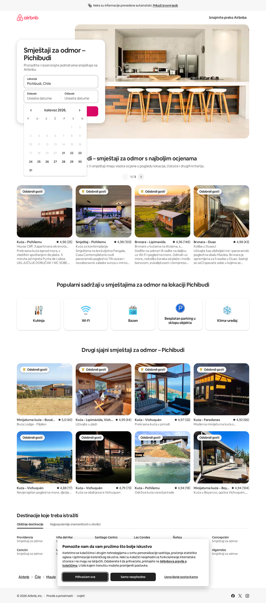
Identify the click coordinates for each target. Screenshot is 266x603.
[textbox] (42, 98)
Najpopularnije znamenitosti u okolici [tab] (75, 524)
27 (55, 162)
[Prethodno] (125, 176)
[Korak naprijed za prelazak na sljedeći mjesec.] (79, 110)
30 (80, 162)
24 (30, 162)
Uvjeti (81, 596)
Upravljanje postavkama (181, 577)
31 (30, 170)
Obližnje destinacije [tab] (30, 524)
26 (47, 162)
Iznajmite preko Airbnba (228, 17)
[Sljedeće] (141, 176)
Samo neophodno (133, 577)
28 (63, 162)
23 (80, 153)
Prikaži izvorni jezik (165, 5)
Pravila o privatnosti (59, 596)
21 (63, 153)
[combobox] (61, 83)
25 (39, 162)
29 (71, 162)
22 (71, 153)
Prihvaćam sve (85, 577)
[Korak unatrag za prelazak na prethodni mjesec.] (31, 110)
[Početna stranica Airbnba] (27, 17)
